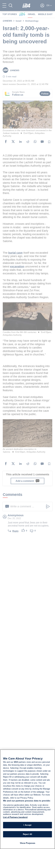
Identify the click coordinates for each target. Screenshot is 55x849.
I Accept (27, 825)
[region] (27, 799)
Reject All (27, 834)
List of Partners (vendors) (15, 817)
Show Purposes (27, 843)
